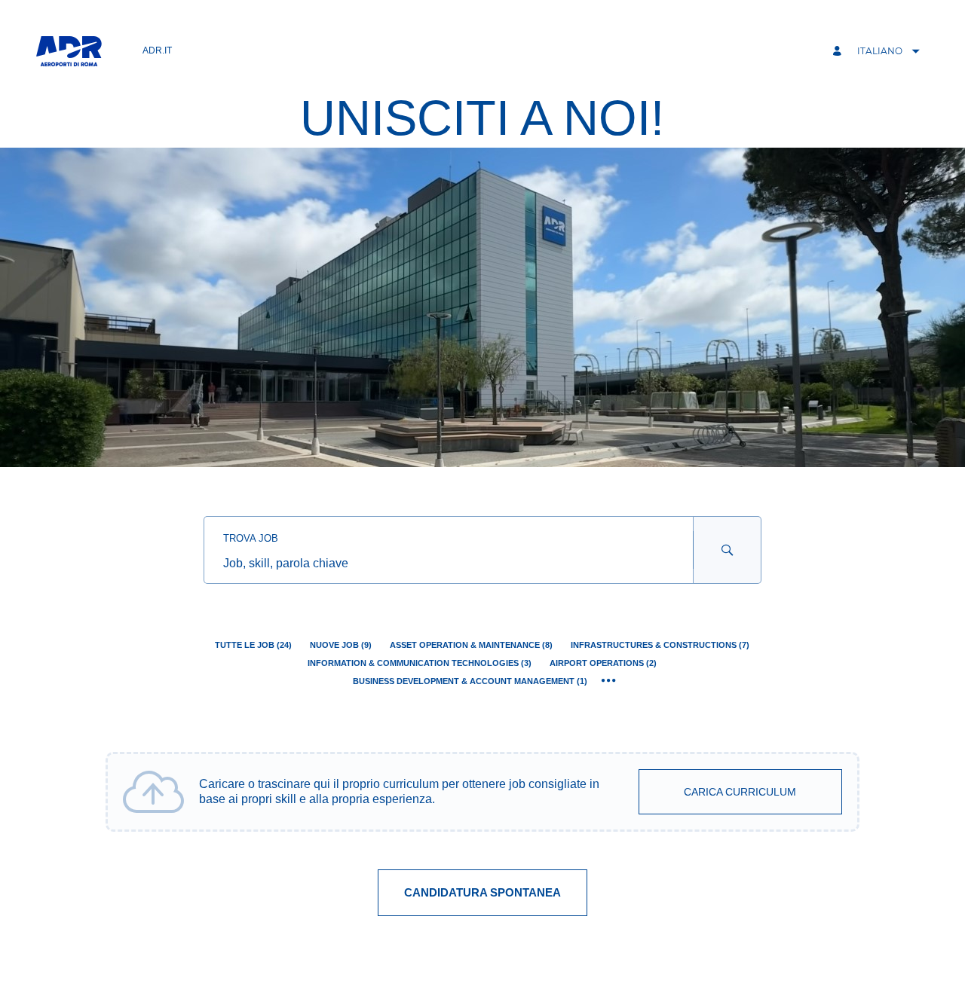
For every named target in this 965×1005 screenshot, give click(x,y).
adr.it (157, 50)
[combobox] (448, 563)
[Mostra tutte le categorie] (609, 681)
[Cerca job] (727, 550)
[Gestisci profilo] (839, 51)
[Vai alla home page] (69, 51)
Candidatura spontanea (482, 892)
